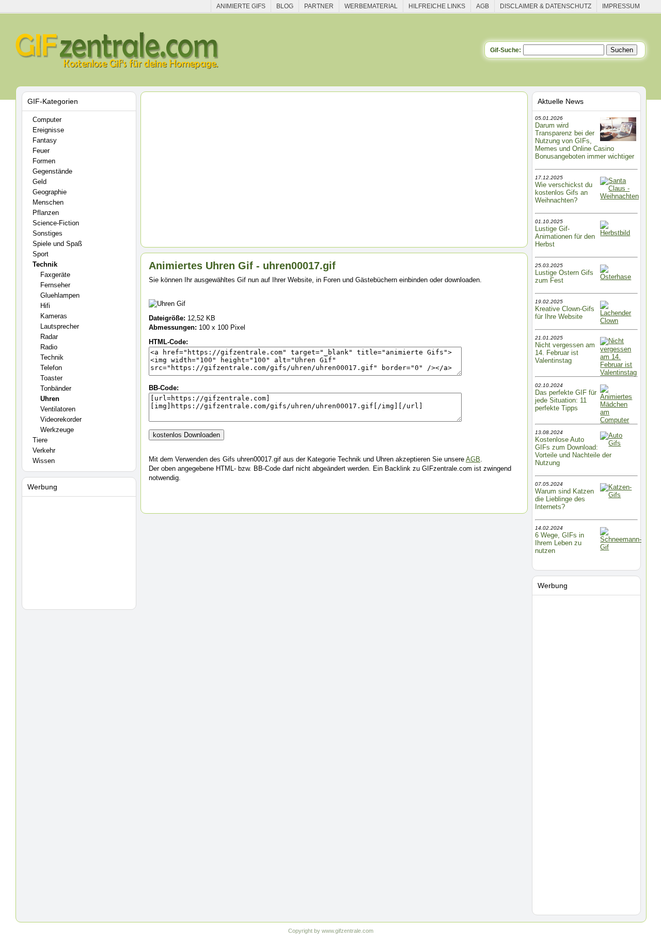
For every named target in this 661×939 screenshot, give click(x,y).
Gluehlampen (60, 295)
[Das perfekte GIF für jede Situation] (618, 420)
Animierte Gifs (240, 6)
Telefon (51, 368)
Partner (319, 6)
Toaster (51, 378)
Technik (45, 264)
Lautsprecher (59, 326)
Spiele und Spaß (57, 244)
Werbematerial (371, 6)
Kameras (53, 316)
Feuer (41, 151)
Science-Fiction (56, 223)
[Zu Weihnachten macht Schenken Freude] (619, 196)
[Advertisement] (80, 551)
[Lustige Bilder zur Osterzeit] (618, 277)
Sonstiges (47, 233)
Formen (44, 161)
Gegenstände (52, 171)
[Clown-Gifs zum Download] (618, 321)
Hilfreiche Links (436, 6)
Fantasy (45, 140)
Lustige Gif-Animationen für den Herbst (565, 236)
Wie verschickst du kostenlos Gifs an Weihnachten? (563, 192)
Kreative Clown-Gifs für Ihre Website (564, 312)
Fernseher (55, 285)
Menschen (48, 202)
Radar (49, 337)
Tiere (40, 440)
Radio (48, 347)
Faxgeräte (55, 275)
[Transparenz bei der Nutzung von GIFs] (618, 139)
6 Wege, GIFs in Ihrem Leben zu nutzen (559, 543)
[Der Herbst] (618, 233)
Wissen (44, 461)
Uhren (49, 399)
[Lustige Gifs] (620, 547)
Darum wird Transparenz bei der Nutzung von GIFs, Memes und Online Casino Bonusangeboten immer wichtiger (584, 140)
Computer (47, 120)
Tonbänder (55, 388)
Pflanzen (46, 213)
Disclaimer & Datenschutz (545, 6)
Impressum (621, 6)
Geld (39, 182)
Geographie (50, 192)
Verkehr (44, 450)
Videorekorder (61, 419)
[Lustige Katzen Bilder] (618, 495)
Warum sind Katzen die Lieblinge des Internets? (564, 499)
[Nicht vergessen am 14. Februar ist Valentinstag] (618, 372)
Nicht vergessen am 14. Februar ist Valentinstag (565, 352)
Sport (41, 254)
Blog (284, 6)
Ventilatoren (57, 409)
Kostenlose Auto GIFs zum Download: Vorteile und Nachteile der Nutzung (573, 451)
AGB (482, 6)
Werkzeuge (57, 430)
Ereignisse (48, 130)
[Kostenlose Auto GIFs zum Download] (618, 443)
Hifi (45, 306)
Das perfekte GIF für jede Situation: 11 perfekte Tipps (565, 400)
